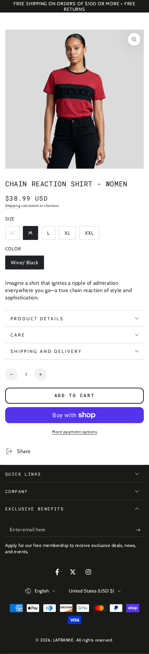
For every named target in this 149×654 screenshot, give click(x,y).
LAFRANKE (63, 640)
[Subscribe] (140, 530)
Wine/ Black (24, 264)
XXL (92, 235)
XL (70, 235)
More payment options (74, 431)
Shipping (12, 205)
